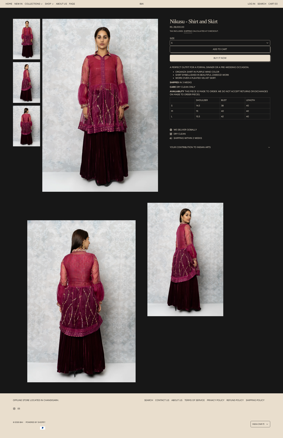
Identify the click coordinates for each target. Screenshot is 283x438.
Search (148, 400)
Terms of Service (195, 400)
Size (172, 38)
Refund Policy (235, 400)
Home (9, 3)
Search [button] (262, 3)
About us (61, 3)
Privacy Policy (215, 400)
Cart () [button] (273, 3)
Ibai (21, 422)
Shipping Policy (255, 400)
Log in (251, 3)
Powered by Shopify (35, 422)
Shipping (188, 31)
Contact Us (162, 400)
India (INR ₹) (258, 424)
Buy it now (220, 58)
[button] (26, 39)
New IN (18, 3)
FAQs (72, 3)
